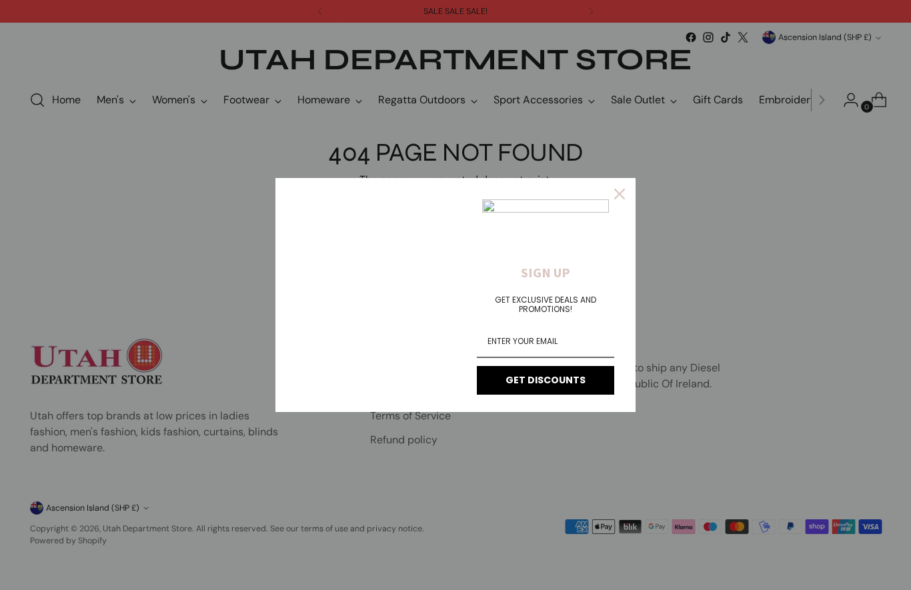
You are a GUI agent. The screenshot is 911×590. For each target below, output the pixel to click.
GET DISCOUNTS (546, 380)
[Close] (620, 194)
